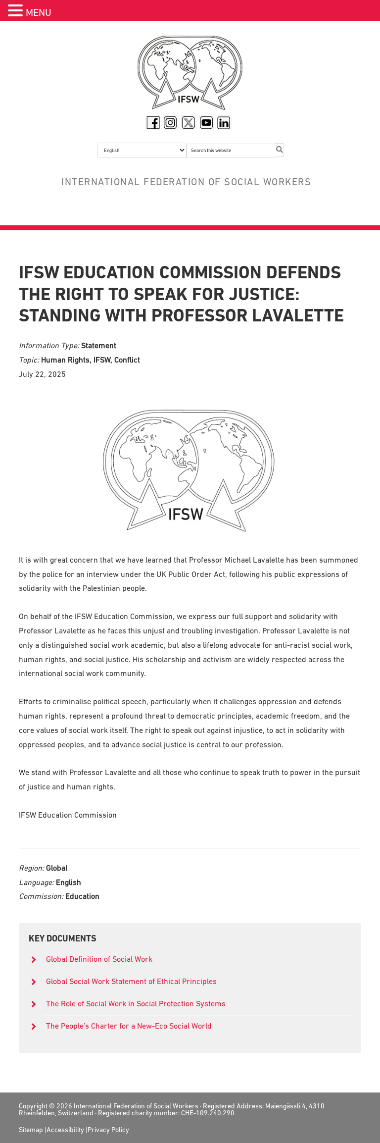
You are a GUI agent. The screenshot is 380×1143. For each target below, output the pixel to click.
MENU (38, 12)
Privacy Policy (108, 1130)
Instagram (170, 122)
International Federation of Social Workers (190, 75)
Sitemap (31, 1130)
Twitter (188, 122)
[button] (17, 11)
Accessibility (65, 1130)
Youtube (206, 122)
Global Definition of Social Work (99, 958)
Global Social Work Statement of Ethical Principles (132, 981)
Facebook (152, 122)
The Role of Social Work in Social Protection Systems (136, 1003)
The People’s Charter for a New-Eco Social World (129, 1025)
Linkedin (224, 122)
